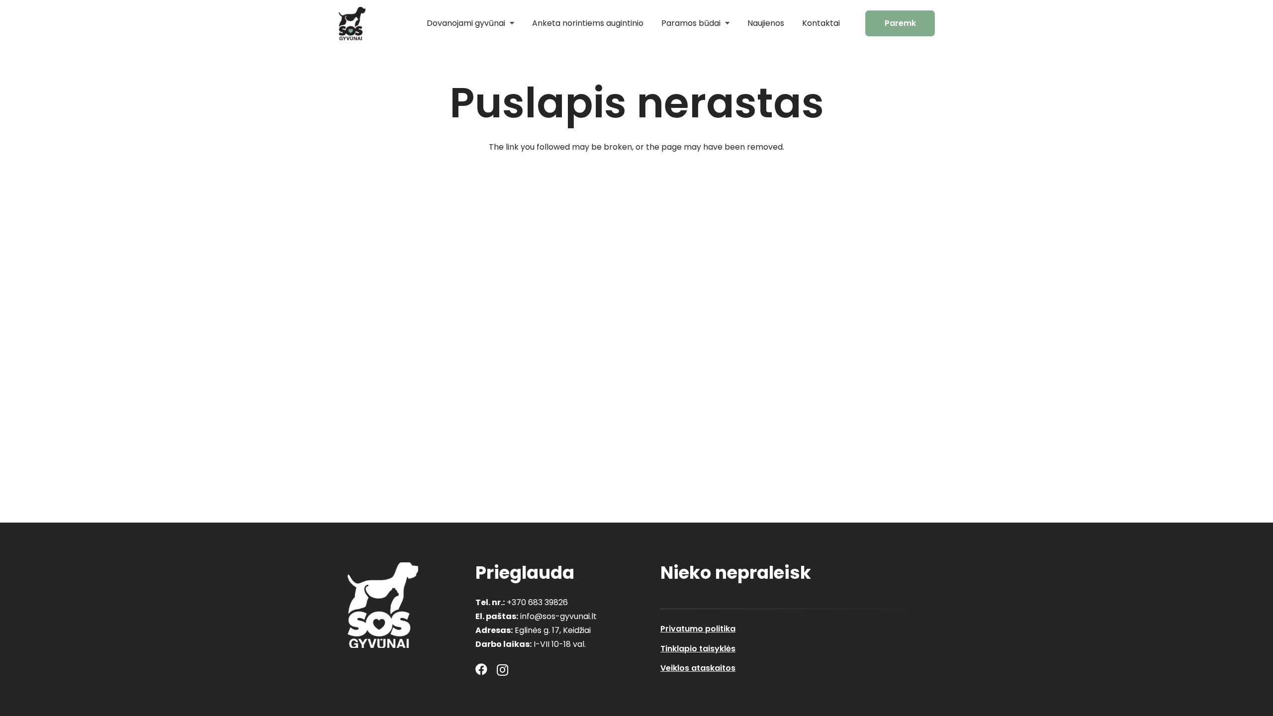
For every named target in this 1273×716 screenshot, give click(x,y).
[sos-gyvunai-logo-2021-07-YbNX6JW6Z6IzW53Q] (383, 605)
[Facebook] (481, 669)
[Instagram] (502, 669)
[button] (509, 23)
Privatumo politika (697, 628)
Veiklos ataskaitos (697, 668)
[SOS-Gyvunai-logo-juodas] (351, 23)
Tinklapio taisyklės (697, 648)
